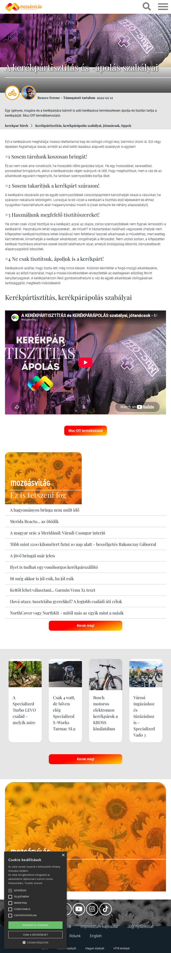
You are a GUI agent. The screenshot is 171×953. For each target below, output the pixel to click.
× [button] (63, 855)
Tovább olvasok (34, 883)
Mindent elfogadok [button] (36, 925)
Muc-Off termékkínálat (85, 431)
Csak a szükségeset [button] (35, 934)
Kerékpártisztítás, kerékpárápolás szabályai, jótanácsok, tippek (83, 125)
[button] (35, 941)
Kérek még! (85, 626)
